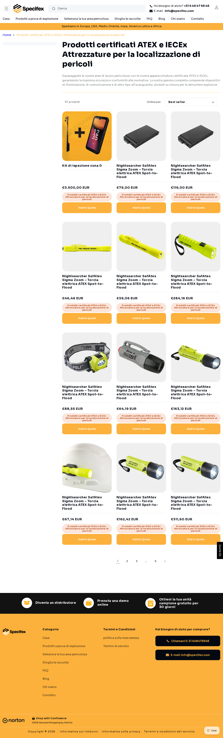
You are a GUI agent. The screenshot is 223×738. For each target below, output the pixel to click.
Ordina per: (154, 102)
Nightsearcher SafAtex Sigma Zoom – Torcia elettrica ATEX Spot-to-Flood (137, 171)
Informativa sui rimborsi (79, 731)
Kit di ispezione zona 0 (82, 166)
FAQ (45, 670)
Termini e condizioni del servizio (169, 731)
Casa (46, 638)
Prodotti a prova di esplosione (64, 646)
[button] (6, 8)
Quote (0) (220, 550)
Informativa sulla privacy (121, 731)
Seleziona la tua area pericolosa (65, 654)
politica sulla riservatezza (121, 638)
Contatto (49, 695)
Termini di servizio (116, 646)
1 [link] (117, 561)
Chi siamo (50, 687)
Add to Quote (87, 207)
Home (7, 35)
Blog (46, 679)
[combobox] (97, 9)
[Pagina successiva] (165, 561)
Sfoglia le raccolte (56, 662)
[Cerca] (53, 8)
